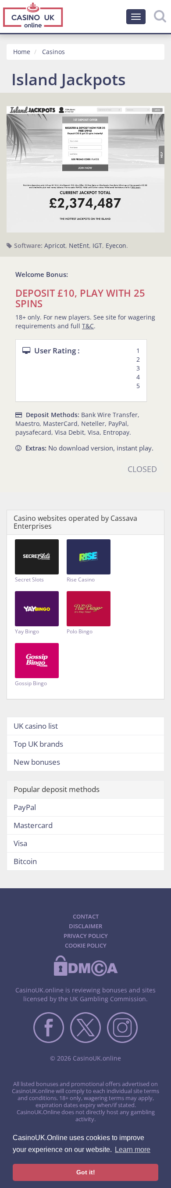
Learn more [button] (132, 1149)
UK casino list (36, 726)
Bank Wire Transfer (109, 415)
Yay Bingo (27, 631)
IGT (97, 245)
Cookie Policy (86, 945)
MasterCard (60, 423)
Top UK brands (38, 744)
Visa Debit (69, 432)
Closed (142, 469)
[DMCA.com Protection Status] (85, 974)
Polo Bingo (80, 631)
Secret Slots (29, 579)
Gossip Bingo (31, 683)
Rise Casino (81, 579)
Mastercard (33, 825)
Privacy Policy (86, 936)
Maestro (27, 423)
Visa (94, 432)
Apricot (54, 245)
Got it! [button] (85, 1172)
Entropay (116, 432)
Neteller (93, 423)
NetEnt (79, 245)
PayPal (117, 423)
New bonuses (37, 762)
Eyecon (116, 245)
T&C (88, 326)
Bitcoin (25, 861)
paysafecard (33, 432)
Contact (86, 916)
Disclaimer (85, 926)
